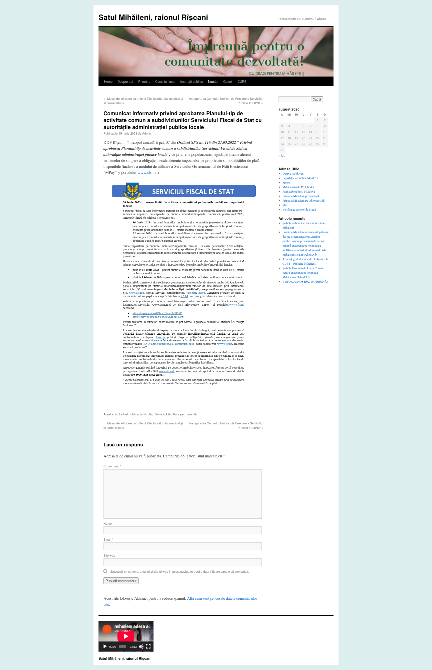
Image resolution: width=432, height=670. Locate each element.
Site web (109, 555)
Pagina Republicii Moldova (298, 191)
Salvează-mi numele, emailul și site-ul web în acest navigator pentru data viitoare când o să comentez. (179, 571)
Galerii (227, 81)
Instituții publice (191, 81)
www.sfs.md (148, 172)
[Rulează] (105, 646)
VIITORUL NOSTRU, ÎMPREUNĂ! (305, 281)
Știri (285, 205)
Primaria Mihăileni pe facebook (301, 196)
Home (108, 81)
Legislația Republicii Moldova (300, 178)
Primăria (144, 81)
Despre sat (125, 81)
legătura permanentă (182, 414)
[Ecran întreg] (148, 646)
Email (108, 539)
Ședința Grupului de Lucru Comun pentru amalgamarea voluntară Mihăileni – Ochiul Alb (303, 272)
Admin (146, 133)
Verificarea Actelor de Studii (299, 209)
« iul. (281, 155)
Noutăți (213, 81)
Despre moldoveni (293, 173)
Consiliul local (165, 81)
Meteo (286, 182)
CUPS (242, 81)
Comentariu (113, 466)
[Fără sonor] (141, 646)
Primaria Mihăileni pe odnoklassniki (303, 200)
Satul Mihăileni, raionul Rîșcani (153, 17)
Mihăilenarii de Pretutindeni (298, 187)
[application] (126, 636)
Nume (109, 523)
